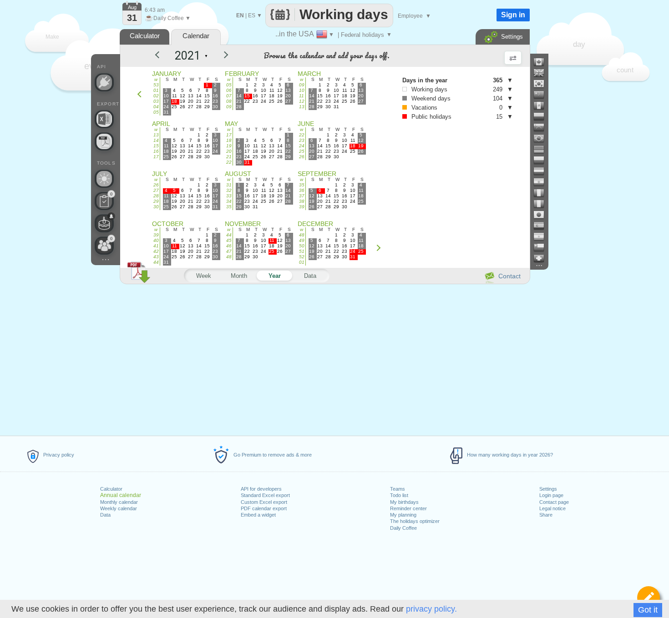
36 (301, 190)
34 (229, 201)
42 (156, 251)
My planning (403, 515)
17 (156, 156)
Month (239, 275)
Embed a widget (258, 515)
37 (301, 195)
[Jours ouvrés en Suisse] (542, 258)
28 (156, 195)
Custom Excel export (264, 502)
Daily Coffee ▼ (168, 18)
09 (229, 106)
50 (301, 245)
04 (156, 106)
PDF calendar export (264, 508)
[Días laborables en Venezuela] (542, 127)
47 (229, 251)
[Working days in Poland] (542, 160)
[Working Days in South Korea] (542, 83)
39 (301, 206)
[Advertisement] (324, 358)
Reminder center (408, 508)
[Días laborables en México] (542, 105)
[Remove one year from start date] (161, 56)
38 (301, 201)
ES (251, 15)
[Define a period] (648, 597)
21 (229, 156)
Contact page (554, 502)
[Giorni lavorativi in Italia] (542, 203)
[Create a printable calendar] (104, 141)
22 (229, 162)
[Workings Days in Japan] (542, 214)
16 (156, 151)
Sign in (513, 15)
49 (301, 240)
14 (156, 140)
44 (156, 262)
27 (156, 190)
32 (229, 190)
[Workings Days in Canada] (542, 61)
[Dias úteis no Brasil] (542, 138)
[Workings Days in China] (542, 94)
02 (156, 95)
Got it (648, 609)
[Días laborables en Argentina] (542, 236)
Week (203, 275)
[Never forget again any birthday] (104, 223)
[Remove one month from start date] (141, 94)
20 (229, 151)
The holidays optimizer (415, 521)
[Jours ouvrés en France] (542, 192)
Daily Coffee (403, 528)
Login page (551, 495)
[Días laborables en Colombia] (542, 116)
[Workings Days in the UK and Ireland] (542, 72)
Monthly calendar (119, 502)
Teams (397, 489)
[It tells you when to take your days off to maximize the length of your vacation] (104, 178)
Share (545, 515)
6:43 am (155, 10)
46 (229, 245)
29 (156, 201)
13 (301, 106)
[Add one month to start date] (380, 247)
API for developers (261, 489)
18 (229, 140)
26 (301, 156)
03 (156, 101)
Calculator (111, 489)
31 (229, 184)
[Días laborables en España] (542, 225)
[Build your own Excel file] (104, 119)
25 (301, 151)
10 (301, 90)
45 (229, 240)
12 (301, 101)
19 (229, 145)
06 (229, 90)
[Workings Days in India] (542, 181)
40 (156, 240)
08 (229, 101)
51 (301, 251)
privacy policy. (431, 608)
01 (156, 90)
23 (301, 140)
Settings (548, 489)
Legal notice (552, 508)
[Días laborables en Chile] (542, 247)
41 (156, 245)
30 (156, 206)
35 (229, 206)
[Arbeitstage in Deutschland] (542, 149)
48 (229, 256)
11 (301, 95)
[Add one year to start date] (220, 56)
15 (156, 145)
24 (301, 145)
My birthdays (404, 502)
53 (156, 84)
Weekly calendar (118, 508)
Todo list (399, 495)
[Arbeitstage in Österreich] (542, 171)
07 (229, 95)
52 (301, 256)
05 (156, 112)
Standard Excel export (265, 495)
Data (105, 515)
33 (229, 195)
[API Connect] (104, 82)
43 (156, 256)
